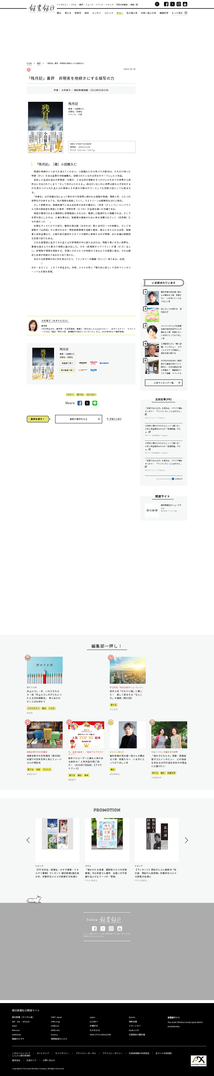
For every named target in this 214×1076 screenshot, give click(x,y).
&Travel (26, 1021)
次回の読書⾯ (122, 4)
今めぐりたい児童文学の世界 (164, 752)
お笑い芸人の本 (148, 12)
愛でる (80, 394)
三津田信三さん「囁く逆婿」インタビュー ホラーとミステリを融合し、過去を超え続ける (171, 348)
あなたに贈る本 (117, 752)
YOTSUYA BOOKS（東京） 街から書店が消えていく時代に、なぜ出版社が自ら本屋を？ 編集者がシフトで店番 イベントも (172, 366)
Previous (28, 840)
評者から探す (116, 419)
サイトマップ (43, 1053)
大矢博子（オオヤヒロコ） (55, 320)
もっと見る (177, 13)
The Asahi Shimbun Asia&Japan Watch (185, 1022)
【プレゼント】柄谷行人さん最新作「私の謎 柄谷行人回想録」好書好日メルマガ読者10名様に (156, 873)
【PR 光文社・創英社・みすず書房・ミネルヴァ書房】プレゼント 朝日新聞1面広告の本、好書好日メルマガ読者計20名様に (57, 873)
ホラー (120, 12)
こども (52, 708)
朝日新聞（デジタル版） (23, 1017)
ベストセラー (33, 708)
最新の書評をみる (78, 419)
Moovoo (16, 1030)
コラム (73, 4)
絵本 (87, 12)
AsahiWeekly (174, 1026)
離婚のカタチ (18, 1038)
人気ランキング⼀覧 (164, 382)
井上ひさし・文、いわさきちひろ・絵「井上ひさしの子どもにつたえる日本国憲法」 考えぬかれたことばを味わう (44, 696)
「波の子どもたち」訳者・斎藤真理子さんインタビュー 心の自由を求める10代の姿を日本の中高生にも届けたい (169, 761)
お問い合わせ (49, 1060)
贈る (80, 775)
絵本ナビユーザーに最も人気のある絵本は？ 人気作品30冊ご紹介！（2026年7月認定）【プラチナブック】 (85, 763)
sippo (92, 1017)
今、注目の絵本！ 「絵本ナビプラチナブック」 (85, 753)
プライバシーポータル (86, 1053)
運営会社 (16, 1060)
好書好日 (42, 8)
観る (59, 12)
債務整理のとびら (59, 1038)
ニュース (89, 4)
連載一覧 (134, 4)
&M (13, 1021)
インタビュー (62, 4)
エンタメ (91, 394)
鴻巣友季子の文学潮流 (37, 752)
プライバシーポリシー (112, 1053)
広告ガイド (31, 1060)
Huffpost (55, 1025)
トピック (110, 4)
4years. (132, 1017)
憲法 (44, 708)
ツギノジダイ (135, 1025)
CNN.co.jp (55, 1021)
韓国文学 (164, 12)
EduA (14, 1025)
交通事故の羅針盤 (137, 1034)
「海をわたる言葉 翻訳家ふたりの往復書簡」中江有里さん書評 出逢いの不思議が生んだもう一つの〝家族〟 (106, 873)
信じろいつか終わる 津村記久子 (171, 310)
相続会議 (133, 1021)
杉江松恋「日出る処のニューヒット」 (127, 687)
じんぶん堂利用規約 (21, 1055)
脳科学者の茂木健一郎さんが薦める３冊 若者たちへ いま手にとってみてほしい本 (171, 296)
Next (186, 840)
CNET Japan (56, 1017)
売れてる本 (32, 687)
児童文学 (171, 773)
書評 (81, 4)
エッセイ (96, 12)
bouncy (54, 1034)
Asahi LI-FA (134, 1030)
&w (18, 1021)
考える (68, 12)
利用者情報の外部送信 (139, 1053)
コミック (108, 12)
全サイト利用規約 (164, 1053)
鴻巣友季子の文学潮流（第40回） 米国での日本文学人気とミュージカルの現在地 (45, 759)
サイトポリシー (62, 1053)
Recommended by (163, 478)
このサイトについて (21, 1053)
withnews (16, 1034)
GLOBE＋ (94, 1021)
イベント (99, 4)
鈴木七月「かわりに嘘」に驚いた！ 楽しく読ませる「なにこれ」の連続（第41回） (126, 695)
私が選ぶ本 (132, 12)
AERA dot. (55, 1030)
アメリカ (47, 769)
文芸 (38, 769)
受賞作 (78, 12)
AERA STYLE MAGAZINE (100, 1034)
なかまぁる (95, 1030)
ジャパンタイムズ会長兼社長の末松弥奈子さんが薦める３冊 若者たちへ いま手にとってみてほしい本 (172, 332)
